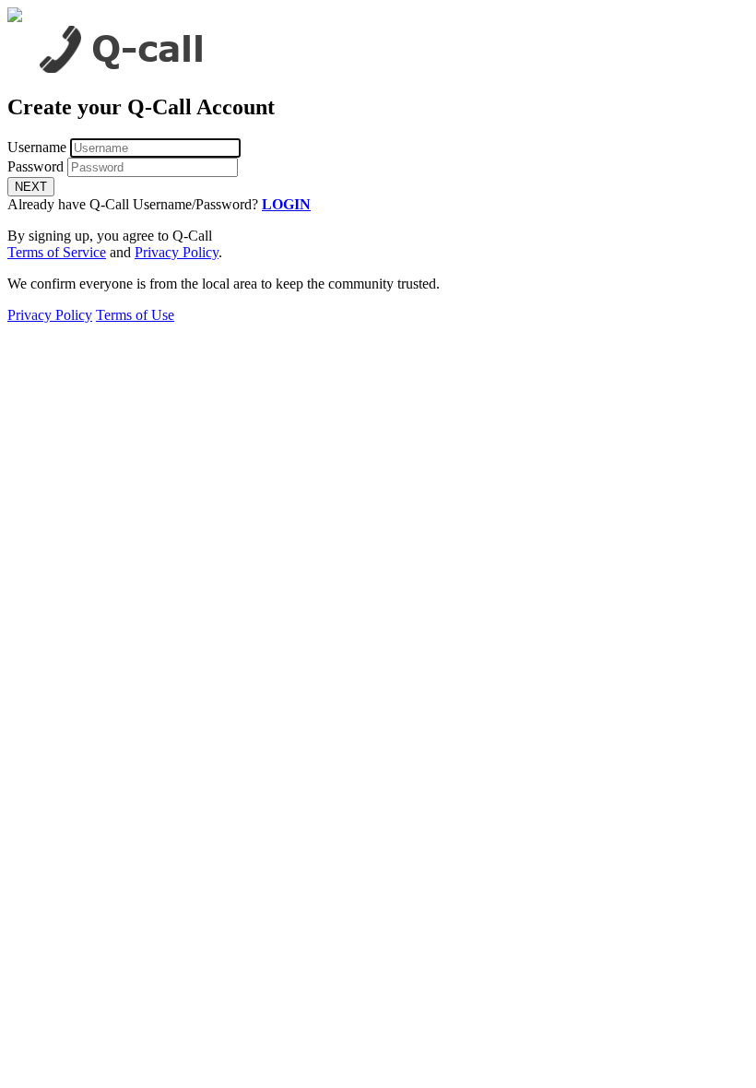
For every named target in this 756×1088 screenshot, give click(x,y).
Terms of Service (56, 252)
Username (36, 147)
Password (35, 166)
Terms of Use (135, 315)
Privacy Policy (177, 252)
